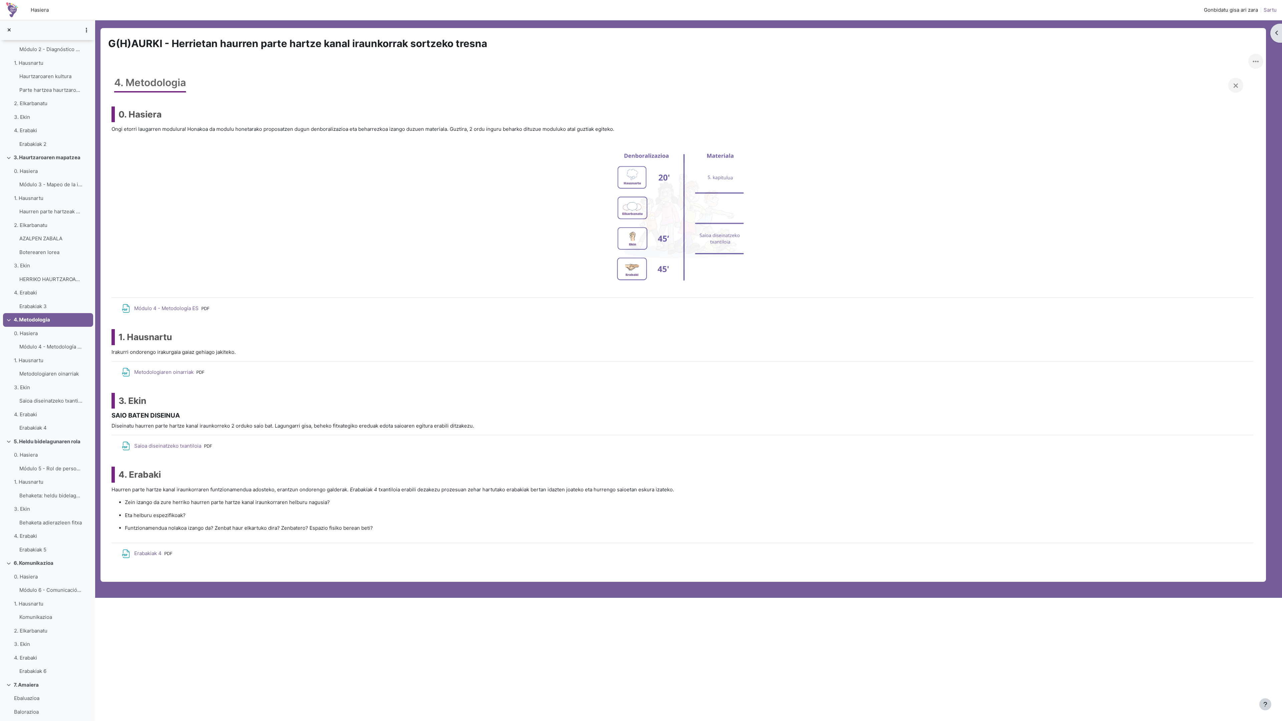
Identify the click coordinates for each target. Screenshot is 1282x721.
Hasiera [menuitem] (40, 10)
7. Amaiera (26, 685)
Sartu (1270, 10)
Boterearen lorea (39, 252)
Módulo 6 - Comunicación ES (50, 590)
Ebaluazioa (26, 698)
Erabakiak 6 (32, 671)
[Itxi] (1235, 85)
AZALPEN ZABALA (40, 238)
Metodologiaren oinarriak (49, 374)
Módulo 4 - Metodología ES (50, 346)
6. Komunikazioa (33, 563)
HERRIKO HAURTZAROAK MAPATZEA (50, 279)
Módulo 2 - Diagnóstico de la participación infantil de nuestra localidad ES (50, 49)
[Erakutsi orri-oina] (1265, 704)
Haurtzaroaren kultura (45, 76)
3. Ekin (22, 117)
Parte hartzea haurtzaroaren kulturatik (50, 90)
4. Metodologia (32, 319)
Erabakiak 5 (32, 549)
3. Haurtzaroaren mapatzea (47, 157)
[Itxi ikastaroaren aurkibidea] (9, 30)
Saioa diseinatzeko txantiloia (50, 401)
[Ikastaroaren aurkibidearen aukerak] (86, 30)
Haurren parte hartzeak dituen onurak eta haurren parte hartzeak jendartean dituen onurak (50, 211)
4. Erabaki (25, 130)
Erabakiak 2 (32, 144)
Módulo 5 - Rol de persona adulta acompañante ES (50, 468)
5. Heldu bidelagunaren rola (47, 441)
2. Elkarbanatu (30, 103)
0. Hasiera (26, 171)
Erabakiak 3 (33, 306)
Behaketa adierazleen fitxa (50, 522)
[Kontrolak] (1255, 61)
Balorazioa (26, 712)
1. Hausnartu (28, 63)
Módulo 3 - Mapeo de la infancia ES (50, 184)
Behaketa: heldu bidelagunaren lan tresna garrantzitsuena (50, 495)
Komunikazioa (35, 617)
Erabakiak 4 (33, 428)
